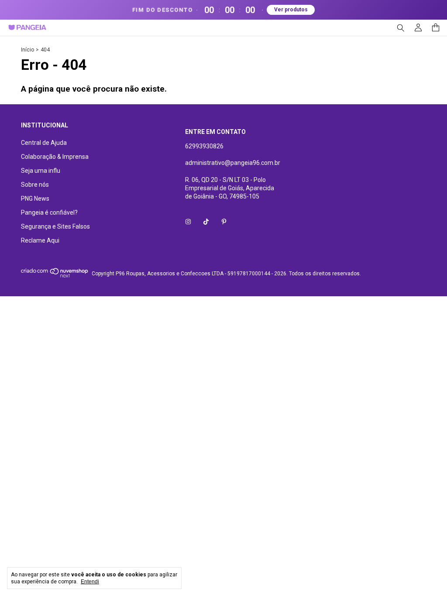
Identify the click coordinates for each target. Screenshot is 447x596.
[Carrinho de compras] (435, 27)
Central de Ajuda (44, 142)
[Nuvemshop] (55, 276)
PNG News (35, 198)
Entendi (90, 582)
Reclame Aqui (40, 240)
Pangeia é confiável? (49, 212)
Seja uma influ (40, 170)
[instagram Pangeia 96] (188, 222)
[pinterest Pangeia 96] (224, 222)
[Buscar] (400, 27)
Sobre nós (35, 184)
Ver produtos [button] (291, 10)
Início (27, 50)
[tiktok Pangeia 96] (206, 222)
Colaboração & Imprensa (55, 156)
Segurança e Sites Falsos (55, 226)
